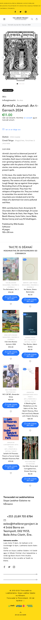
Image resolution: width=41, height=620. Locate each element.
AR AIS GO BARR (20, 615)
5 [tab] (23, 83)
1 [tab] (17, 83)
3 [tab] (20, 83)
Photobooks (10, 392)
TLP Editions (30, 464)
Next (38, 57)
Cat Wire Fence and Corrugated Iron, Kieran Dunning (30, 468)
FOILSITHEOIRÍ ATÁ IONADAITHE (17, 5)
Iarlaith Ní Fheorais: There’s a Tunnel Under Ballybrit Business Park (10, 456)
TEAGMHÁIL (11, 8)
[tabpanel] (20, 56)
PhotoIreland (30, 461)
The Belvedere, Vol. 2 (11, 289)
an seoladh (28, 118)
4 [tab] (22, 83)
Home (4, 25)
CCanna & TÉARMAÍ (32, 5)
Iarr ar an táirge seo (13, 129)
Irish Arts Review (10, 335)
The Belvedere (11, 283)
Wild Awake (15, 137)
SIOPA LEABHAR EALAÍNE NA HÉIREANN (11, 3)
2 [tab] (18, 83)
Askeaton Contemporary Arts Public (30, 395)
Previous (3, 57)
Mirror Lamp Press (30, 283)
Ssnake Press (30, 337)
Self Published (10, 390)
